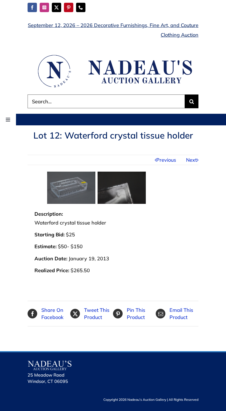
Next (191, 160)
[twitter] (56, 7)
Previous (166, 160)
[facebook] (32, 7)
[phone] (80, 7)
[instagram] (44, 7)
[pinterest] (68, 7)
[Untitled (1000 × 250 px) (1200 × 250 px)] (113, 56)
